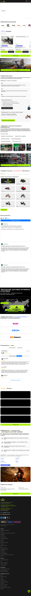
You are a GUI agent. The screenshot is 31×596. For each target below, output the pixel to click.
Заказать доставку (4, 303)
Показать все (15, 493)
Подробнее (3, 10)
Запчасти (2, 558)
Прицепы (2, 541)
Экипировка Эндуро (3, 570)
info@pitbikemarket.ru (6, 514)
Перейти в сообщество (15, 220)
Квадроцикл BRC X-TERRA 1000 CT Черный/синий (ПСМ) (20, 47)
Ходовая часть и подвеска (20, 136)
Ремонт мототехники (4, 584)
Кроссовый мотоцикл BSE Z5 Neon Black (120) (6, 47)
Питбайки (2, 539)
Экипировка (2, 567)
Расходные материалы (5, 141)
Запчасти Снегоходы (4, 562)
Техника (2, 528)
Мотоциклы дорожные (4, 542)
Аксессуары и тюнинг (17, 141)
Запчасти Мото (3, 565)
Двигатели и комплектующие (7, 136)
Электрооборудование (16, 138)
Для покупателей (3, 586)
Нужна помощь (15, 165)
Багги (1, 546)
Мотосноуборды (3, 537)
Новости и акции (3, 580)
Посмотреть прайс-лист (7, 108)
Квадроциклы (2, 534)
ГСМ (1, 561)
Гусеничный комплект (4, 538)
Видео (1, 575)
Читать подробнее (4, 465)
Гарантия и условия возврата (5, 587)
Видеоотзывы (20, 347)
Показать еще (15, 55)
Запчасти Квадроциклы (4, 559)
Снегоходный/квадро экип (4, 568)
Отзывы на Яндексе (12, 347)
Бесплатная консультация (15, 70)
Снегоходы (2, 535)
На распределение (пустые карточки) (6, 554)
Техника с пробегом (3, 553)
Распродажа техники (4, 549)
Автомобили (2, 550)
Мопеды (1, 531)
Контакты (2, 588)
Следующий (3, 209)
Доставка (2, 579)
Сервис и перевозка (3, 563)
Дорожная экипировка (4, 571)
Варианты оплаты (3, 576)
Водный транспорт (3, 545)
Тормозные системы (5, 138)
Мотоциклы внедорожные (4, 530)
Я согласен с (10, 67)
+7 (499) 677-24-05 (6, 512)
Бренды (1, 556)
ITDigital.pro (5, 526)
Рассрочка (2, 583)
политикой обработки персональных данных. (11, 67)
